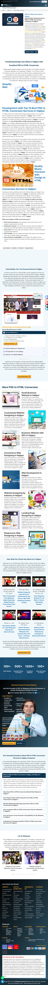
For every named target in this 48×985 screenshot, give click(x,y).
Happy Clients (29, 248)
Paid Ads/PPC (16, 902)
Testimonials (38, 897)
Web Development (6, 902)
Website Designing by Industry (6, 905)
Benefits (14, 248)
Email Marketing (17, 906)
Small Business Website (7, 889)
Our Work (20, 248)
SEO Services (16, 895)
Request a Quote (30, 51)
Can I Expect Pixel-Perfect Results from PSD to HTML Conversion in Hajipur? (20, 798)
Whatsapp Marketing (18, 904)
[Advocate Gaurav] (24, 581)
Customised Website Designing (6, 892)
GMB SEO (15, 897)
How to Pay (38, 908)
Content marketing (17, 912)
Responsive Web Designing (5, 916)
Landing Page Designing (5, 912)
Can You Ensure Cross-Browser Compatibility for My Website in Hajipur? (23, 816)
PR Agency (27, 895)
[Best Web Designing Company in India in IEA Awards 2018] (12, 736)
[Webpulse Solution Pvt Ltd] (6, 5)
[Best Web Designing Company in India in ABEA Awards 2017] (4, 736)
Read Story (19, 743)
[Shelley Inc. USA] (9, 615)
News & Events (39, 902)
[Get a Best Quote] (2, 981)
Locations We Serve (40, 913)
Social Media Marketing (18, 898)
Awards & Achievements (39, 899)
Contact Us (38, 910)
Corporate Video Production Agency (29, 909)
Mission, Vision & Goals (40, 891)
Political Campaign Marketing (17, 914)
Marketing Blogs (39, 904)
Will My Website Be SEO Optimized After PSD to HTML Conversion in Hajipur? (21, 804)
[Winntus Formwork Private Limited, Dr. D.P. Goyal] (9, 581)
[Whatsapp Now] (2, 977)
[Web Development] (11, 479)
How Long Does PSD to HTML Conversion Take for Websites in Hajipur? (22, 810)
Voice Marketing (17, 910)
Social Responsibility (40, 906)
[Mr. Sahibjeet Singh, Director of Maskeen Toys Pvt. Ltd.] (39, 581)
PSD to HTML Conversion (5, 909)
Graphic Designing (28, 917)
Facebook (5, 948)
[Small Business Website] (11, 399)
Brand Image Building (29, 900)
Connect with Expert (9, 343)
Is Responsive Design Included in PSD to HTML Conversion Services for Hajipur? (22, 822)
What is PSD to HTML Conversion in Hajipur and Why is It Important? (21, 775)
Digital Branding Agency (28, 903)
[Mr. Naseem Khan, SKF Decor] (24, 615)
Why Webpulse (39, 893)
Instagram (10, 948)
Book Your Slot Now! (8, 743)
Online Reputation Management (28, 892)
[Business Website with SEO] (11, 439)
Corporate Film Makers (29, 906)
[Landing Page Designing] (11, 520)
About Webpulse (39, 889)
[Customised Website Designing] (37, 419)
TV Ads (26, 912)
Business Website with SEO (6, 896)
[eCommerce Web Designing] (37, 459)
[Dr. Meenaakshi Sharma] (39, 615)
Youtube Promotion (17, 900)
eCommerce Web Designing (5, 899)
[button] (24, 332)
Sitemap (37, 917)
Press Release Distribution (27, 897)
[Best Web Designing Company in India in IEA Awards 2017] (8, 736)
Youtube (16, 948)
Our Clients (38, 895)
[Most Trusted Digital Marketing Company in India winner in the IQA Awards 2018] (20, 736)
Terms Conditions (39, 915)
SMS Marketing (17, 908)
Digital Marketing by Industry (18, 918)
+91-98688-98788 (36, 1)
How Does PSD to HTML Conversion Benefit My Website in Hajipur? (22, 792)
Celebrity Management (29, 915)
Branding (38, 912)
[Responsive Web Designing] (37, 540)
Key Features (7, 248)
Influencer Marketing (29, 913)
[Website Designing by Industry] (37, 499)
